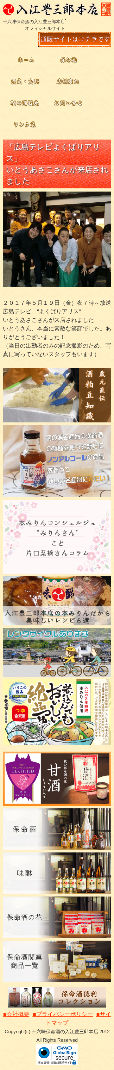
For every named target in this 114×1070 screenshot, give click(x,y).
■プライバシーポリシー (63, 1014)
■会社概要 (16, 1014)
